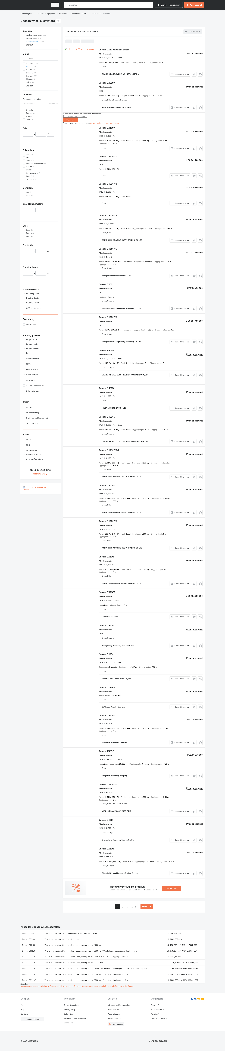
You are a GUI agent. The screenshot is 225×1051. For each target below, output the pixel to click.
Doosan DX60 (105, 284)
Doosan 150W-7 (106, 350)
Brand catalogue (71, 1023)
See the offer (171, 888)
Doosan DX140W (107, 687)
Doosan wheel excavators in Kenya (35, 986)
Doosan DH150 (106, 654)
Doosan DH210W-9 (108, 184)
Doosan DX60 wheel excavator (114, 50)
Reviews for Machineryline (75, 1018)
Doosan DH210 (106, 625)
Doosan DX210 (28, 974)
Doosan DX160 (28, 963)
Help (22, 1009)
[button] (194, 74)
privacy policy (95, 123)
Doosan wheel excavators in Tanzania (66, 986)
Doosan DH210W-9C (109, 450)
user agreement (112, 123)
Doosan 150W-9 (106, 751)
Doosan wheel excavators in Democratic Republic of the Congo (107, 986)
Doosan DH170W (107, 716)
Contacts (24, 1014)
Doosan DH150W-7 (108, 249)
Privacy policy (69, 1009)
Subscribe (70, 120)
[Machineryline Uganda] (34, 5)
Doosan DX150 (28, 957)
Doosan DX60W (106, 388)
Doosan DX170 (28, 968)
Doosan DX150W (107, 128)
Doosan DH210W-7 (108, 156)
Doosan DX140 (28, 939)
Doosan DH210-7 (107, 417)
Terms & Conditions (72, 1005)
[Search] (66, 5)
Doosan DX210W (107, 83)
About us (24, 1005)
